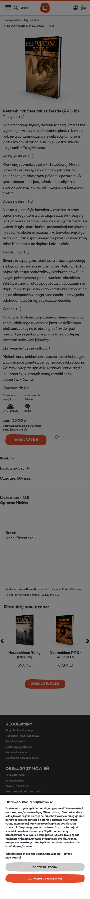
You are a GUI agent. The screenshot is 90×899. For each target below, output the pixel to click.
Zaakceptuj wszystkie (45, 878)
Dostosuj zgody (45, 867)
